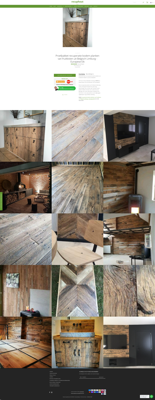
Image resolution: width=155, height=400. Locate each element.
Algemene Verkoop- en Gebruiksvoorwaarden (60, 380)
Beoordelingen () (90, 74)
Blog (91, 6)
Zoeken (51, 371)
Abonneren (101, 377)
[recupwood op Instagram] (51, 392)
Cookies (51, 376)
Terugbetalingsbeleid (55, 385)
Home (51, 6)
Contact (95, 6)
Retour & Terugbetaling (55, 378)
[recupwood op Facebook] (49, 392)
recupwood (82, 391)
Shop (54, 6)
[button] (74, 64)
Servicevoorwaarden (54, 384)
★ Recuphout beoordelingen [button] (1, 201)
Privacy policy (53, 375)
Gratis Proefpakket (78, 6)
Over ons (87, 6)
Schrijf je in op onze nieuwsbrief (88, 371)
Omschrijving (82, 74)
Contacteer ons (53, 373)
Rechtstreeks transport (55, 382)
